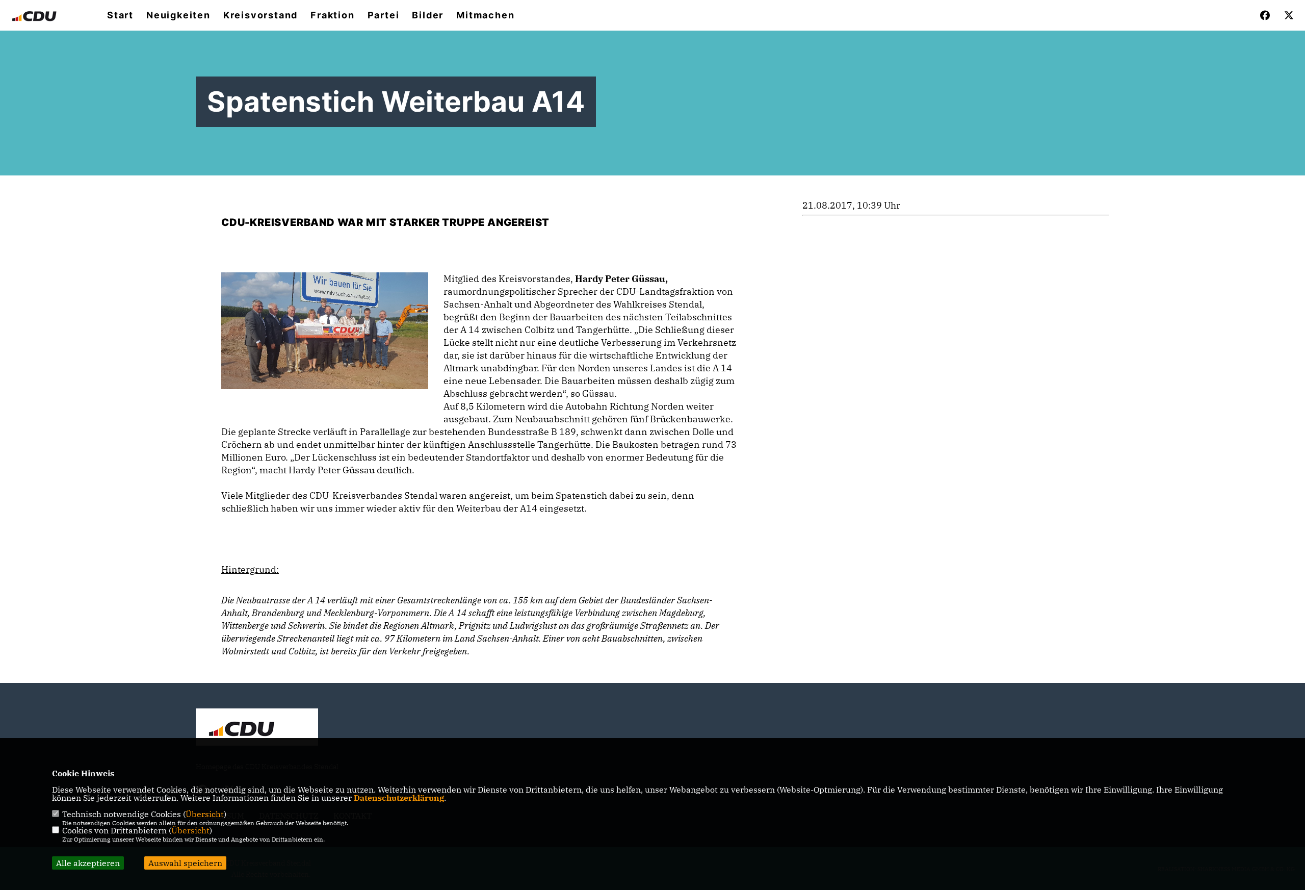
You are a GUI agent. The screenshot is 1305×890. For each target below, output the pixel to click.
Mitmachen (485, 15)
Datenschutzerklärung (399, 798)
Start (120, 15)
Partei (384, 15)
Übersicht (205, 814)
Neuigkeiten (178, 15)
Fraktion (332, 15)
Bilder (427, 15)
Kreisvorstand (260, 15)
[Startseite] (257, 728)
